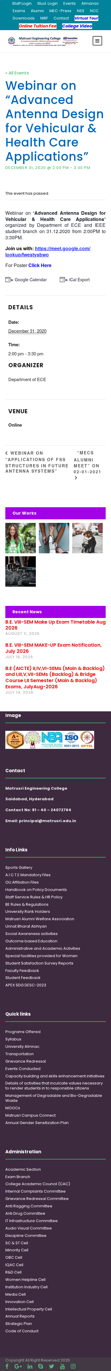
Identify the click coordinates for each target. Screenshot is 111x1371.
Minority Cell (16, 1250)
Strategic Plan (18, 1323)
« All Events (17, 73)
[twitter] (51, 1366)
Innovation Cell (19, 1302)
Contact (61, 18)
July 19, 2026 (19, 657)
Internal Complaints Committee (35, 1191)
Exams (19, 11)
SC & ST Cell (16, 1243)
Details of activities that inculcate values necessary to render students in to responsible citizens (54, 1085)
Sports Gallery (18, 867)
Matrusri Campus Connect (30, 1115)
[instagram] (73, 1366)
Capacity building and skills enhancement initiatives (54, 1076)
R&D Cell (13, 1272)
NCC (94, 11)
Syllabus (13, 1039)
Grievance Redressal (25, 1061)
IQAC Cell (14, 1265)
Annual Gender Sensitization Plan (37, 1123)
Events (69, 3)
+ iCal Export (78, 279)
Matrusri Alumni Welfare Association (39, 919)
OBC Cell (13, 1257)
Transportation (19, 1054)
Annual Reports (20, 1316)
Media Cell (15, 1294)
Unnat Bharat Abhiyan (26, 926)
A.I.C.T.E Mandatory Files (28, 875)
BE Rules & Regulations (27, 904)
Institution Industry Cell (26, 1287)
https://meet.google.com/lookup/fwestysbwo (47, 251)
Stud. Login (47, 3)
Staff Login (22, 3)
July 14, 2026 (19, 692)
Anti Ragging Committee (28, 1206)
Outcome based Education (31, 941)
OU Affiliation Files (22, 882)
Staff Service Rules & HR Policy (33, 897)
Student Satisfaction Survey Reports (39, 963)
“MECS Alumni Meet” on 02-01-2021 (88, 462)
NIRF (44, 18)
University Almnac (22, 1046)
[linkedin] (30, 1366)
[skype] (40, 1366)
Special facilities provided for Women (41, 956)
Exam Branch (17, 1177)
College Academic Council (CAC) (37, 1184)
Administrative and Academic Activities (42, 948)
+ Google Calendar (29, 279)
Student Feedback (23, 977)
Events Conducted (23, 1068)
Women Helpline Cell (25, 1279)
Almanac (90, 3)
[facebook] (7, 1366)
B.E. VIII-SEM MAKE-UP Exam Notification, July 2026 (53, 648)
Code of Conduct (21, 1331)
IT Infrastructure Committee (31, 1221)
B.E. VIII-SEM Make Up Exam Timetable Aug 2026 (55, 625)
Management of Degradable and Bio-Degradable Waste (53, 1098)
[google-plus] (18, 1366)
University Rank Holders (27, 911)
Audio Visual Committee (28, 1228)
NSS (80, 11)
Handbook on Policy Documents (36, 889)
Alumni (37, 11)
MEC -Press (60, 11)
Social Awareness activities (31, 933)
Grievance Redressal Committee (37, 1198)
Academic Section (23, 1169)
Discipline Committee (25, 1235)
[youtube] (62, 1366)
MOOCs (12, 1108)
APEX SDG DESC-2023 (25, 985)
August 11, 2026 (22, 633)
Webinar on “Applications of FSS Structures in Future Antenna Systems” (37, 462)
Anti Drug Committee (25, 1213)
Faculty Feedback (22, 970)
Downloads (24, 18)
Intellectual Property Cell (28, 1309)
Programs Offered (23, 1032)
